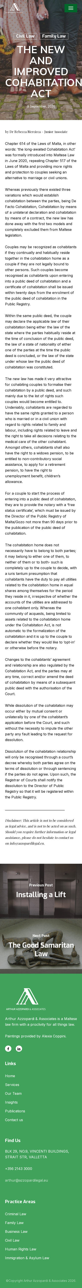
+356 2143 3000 (18, 1168)
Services (12, 1084)
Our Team (13, 1093)
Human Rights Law (20, 1249)
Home (10, 1076)
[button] (71, 8)
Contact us (14, 1120)
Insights (11, 1102)
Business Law (16, 1231)
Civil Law (25, 36)
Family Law (54, 36)
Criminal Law (15, 1214)
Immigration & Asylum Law (27, 1258)
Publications (15, 1111)
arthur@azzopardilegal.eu (26, 1180)
